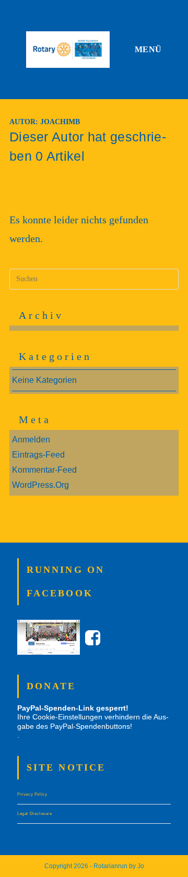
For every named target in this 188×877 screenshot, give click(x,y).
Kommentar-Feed (44, 469)
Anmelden (31, 439)
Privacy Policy (32, 794)
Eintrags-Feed (38, 454)
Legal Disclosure (34, 813)
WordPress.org (40, 484)
